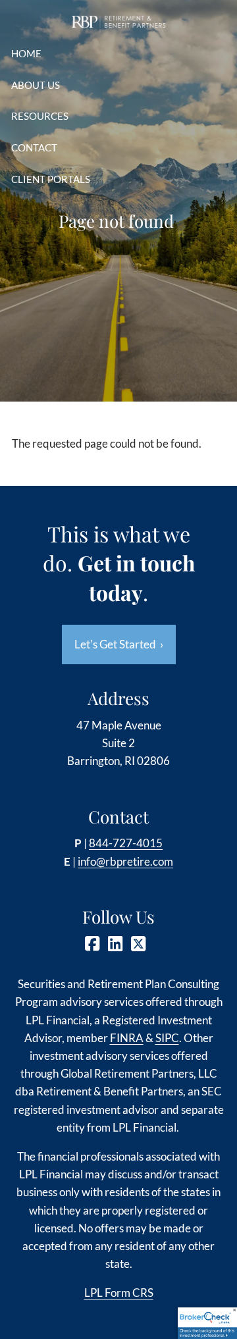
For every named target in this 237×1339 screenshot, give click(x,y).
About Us (35, 85)
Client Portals (50, 179)
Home (26, 53)
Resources (39, 116)
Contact (34, 147)
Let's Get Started (118, 644)
